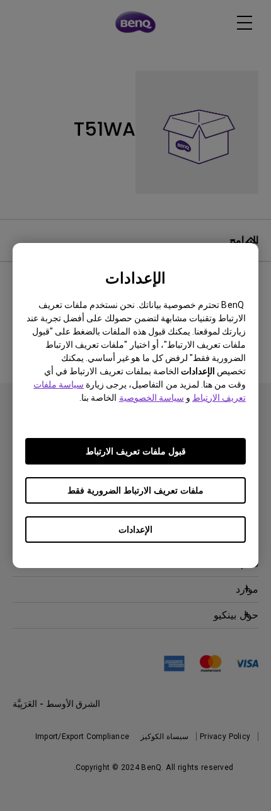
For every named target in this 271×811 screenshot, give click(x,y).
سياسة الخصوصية (151, 398)
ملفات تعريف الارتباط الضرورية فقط (135, 490)
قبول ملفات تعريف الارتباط (136, 451)
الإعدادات (135, 529)
